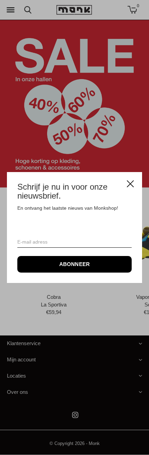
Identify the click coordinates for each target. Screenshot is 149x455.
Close (130, 184)
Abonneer (74, 264)
